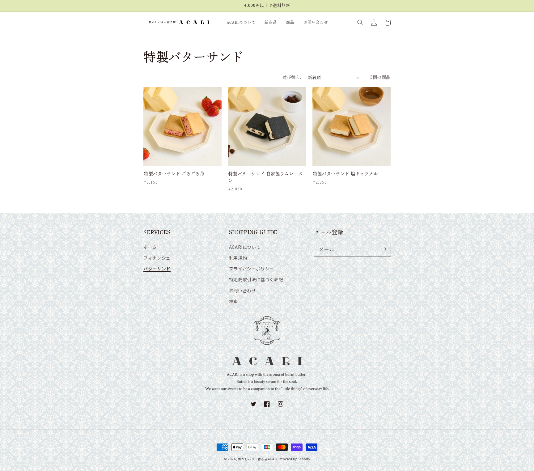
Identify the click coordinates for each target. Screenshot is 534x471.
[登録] (384, 249)
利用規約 (238, 258)
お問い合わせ (242, 290)
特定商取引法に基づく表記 (256, 279)
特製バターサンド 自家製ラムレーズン (265, 177)
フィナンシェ (157, 258)
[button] (360, 22)
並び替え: (292, 77)
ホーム (150, 247)
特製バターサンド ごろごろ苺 (174, 174)
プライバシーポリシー (251, 268)
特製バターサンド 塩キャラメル (345, 174)
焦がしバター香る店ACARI (258, 458)
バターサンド (157, 268)
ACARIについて (245, 247)
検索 (233, 301)
